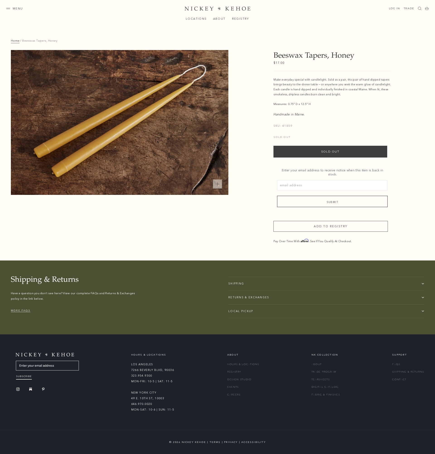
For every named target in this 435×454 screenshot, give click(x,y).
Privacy (231, 442)
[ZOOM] (217, 184)
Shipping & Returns (408, 371)
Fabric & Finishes (326, 394)
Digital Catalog (325, 387)
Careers (234, 394)
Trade (409, 8)
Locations (196, 19)
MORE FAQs (20, 310)
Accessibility (253, 442)
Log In (394, 8)
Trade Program (324, 371)
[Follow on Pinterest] (44, 389)
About (219, 19)
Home (15, 41)
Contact (399, 379)
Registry (240, 19)
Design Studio (239, 379)
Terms (215, 442)
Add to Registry (331, 226)
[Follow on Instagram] (18, 389)
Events (233, 387)
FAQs (396, 364)
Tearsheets (321, 379)
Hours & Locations (243, 364)
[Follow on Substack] (31, 389)
